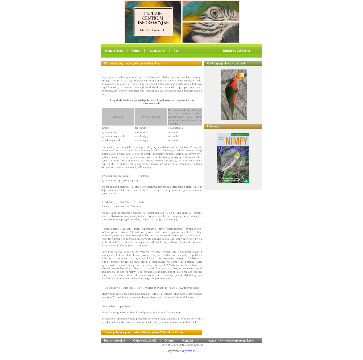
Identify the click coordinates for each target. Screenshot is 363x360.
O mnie (169, 340)
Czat (177, 50)
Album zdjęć (157, 50)
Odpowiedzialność (144, 340)
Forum (136, 50)
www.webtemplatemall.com (236, 340)
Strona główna (114, 50)
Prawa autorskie (114, 340)
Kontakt (187, 340)
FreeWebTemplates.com (188, 350)
